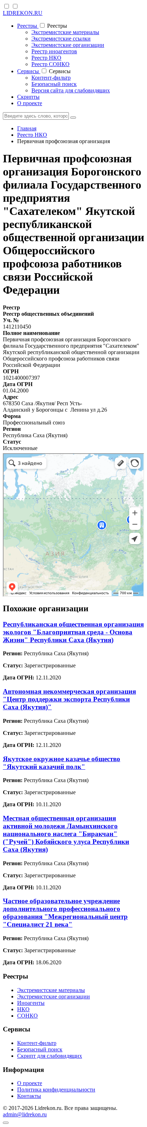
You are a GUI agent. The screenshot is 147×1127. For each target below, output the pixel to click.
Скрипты (28, 97)
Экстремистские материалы (65, 32)
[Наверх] (6, 1123)
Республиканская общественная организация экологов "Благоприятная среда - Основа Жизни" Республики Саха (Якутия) (73, 632)
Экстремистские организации (67, 45)
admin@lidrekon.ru (25, 1114)
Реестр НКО (46, 58)
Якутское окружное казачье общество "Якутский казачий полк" (61, 762)
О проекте (29, 103)
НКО (23, 1009)
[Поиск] (73, 118)
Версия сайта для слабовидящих (70, 90)
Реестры (28, 26)
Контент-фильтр (51, 78)
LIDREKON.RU (22, 13)
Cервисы (28, 71)
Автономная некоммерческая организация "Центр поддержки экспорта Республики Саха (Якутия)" (69, 699)
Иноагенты (31, 1003)
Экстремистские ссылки (61, 39)
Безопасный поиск (54, 84)
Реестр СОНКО (50, 64)
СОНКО (27, 1016)
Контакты (29, 1096)
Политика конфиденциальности (56, 1090)
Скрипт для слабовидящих (49, 1056)
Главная (26, 128)
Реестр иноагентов (54, 51)
